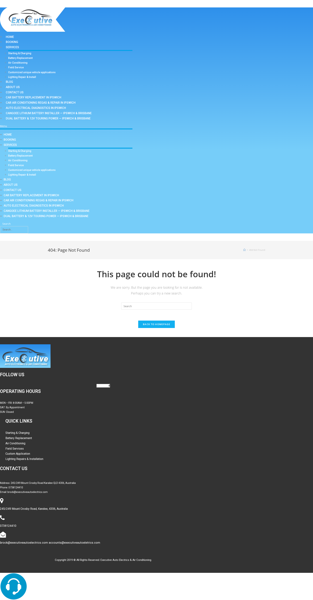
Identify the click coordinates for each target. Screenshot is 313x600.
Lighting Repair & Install (22, 77)
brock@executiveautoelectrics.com (27, 492)
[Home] (244, 250)
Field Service (16, 67)
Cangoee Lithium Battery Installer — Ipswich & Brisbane (49, 113)
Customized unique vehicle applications (32, 72)
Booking (12, 42)
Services (12, 47)
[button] (66, 126)
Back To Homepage (156, 324)
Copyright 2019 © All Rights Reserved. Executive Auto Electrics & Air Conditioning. (103, 560)
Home (10, 37)
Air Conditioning (18, 62)
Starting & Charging (19, 53)
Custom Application (17, 453)
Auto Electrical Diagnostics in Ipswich (36, 108)
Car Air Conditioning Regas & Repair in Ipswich (41, 102)
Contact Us (15, 92)
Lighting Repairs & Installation (24, 459)
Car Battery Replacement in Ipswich (33, 97)
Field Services (14, 448)
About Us (13, 87)
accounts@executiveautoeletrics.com (74, 542)
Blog (9, 82)
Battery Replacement (20, 58)
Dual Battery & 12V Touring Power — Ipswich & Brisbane (48, 118)
